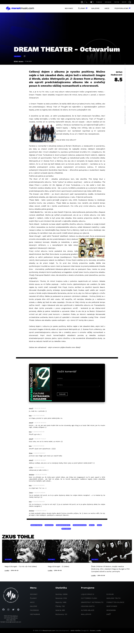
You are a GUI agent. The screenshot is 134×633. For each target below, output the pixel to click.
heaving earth (88, 606)
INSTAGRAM (108, 2)
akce (32, 602)
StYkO (16, 61)
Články (82, 8)
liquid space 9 (87, 594)
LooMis (98, 630)
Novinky (69, 8)
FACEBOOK (99, 2)
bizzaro (21, 61)
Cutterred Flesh (89, 598)
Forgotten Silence (115, 602)
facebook (34, 610)
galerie (33, 606)
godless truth (113, 598)
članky (33, 598)
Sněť (108, 614)
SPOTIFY (124, 2)
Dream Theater (36, 525)
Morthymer (111, 606)
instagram (35, 614)
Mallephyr (86, 614)
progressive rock (79, 525)
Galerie (95, 8)
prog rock (49, 525)
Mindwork (111, 610)
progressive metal (63, 525)
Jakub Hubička (75, 630)
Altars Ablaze (87, 610)
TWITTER (116, 2)
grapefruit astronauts (92, 602)
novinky (33, 594)
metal (92, 525)
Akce (107, 8)
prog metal (66, 528)
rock (99, 525)
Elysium (110, 594)
